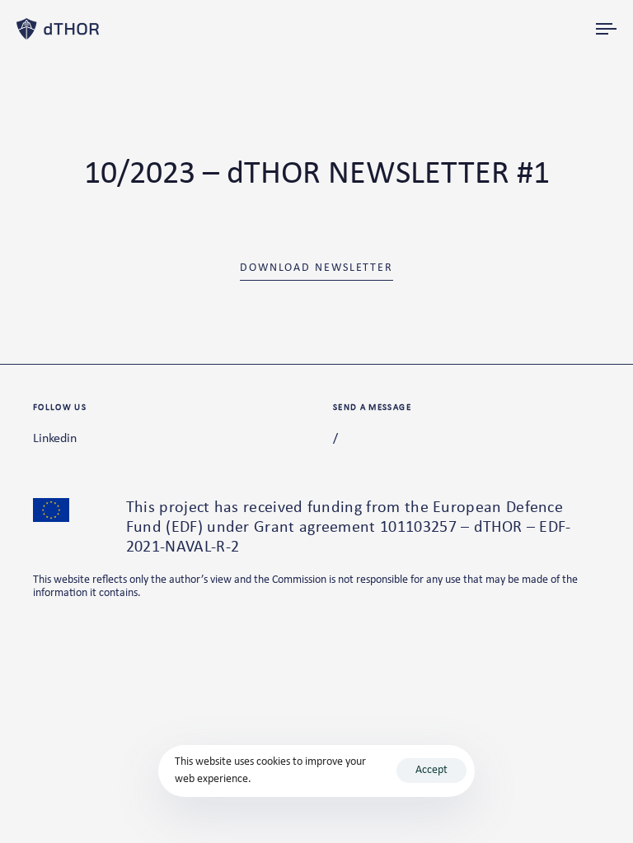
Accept (431, 770)
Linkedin (55, 438)
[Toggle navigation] (516, 29)
